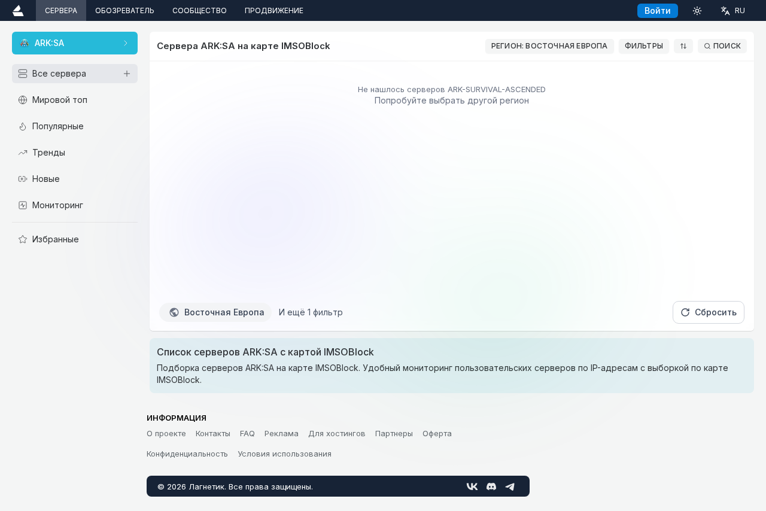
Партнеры (394, 433)
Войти (658, 10)
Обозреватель (124, 10)
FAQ (247, 433)
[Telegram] (510, 486)
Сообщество (199, 10)
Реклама (282, 433)
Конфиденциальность (187, 453)
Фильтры (644, 45)
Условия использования (285, 453)
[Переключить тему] (697, 10)
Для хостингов (337, 433)
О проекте (166, 433)
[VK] (472, 486)
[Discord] (491, 486)
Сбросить (716, 312)
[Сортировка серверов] (683, 46)
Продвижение (274, 10)
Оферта (437, 433)
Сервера (61, 10)
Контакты (213, 433)
